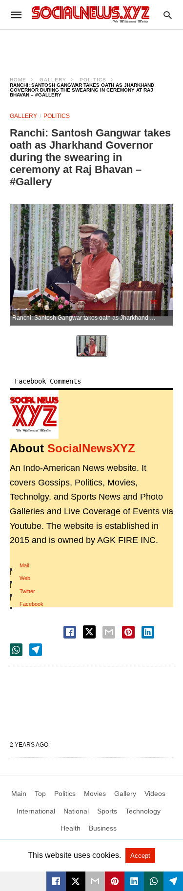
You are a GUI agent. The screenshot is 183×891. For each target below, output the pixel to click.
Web (25, 578)
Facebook (31, 604)
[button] (34, 414)
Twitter (27, 591)
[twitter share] (89, 632)
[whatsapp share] (16, 649)
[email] (95, 881)
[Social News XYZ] (90, 14)
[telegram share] (35, 649)
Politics (93, 79)
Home (18, 79)
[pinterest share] (128, 632)
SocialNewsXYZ (91, 448)
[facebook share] (69, 632)
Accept (140, 855)
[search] (167, 14)
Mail (24, 565)
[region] (92, 47)
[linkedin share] (148, 632)
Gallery (53, 79)
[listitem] (91, 346)
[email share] (108, 632)
